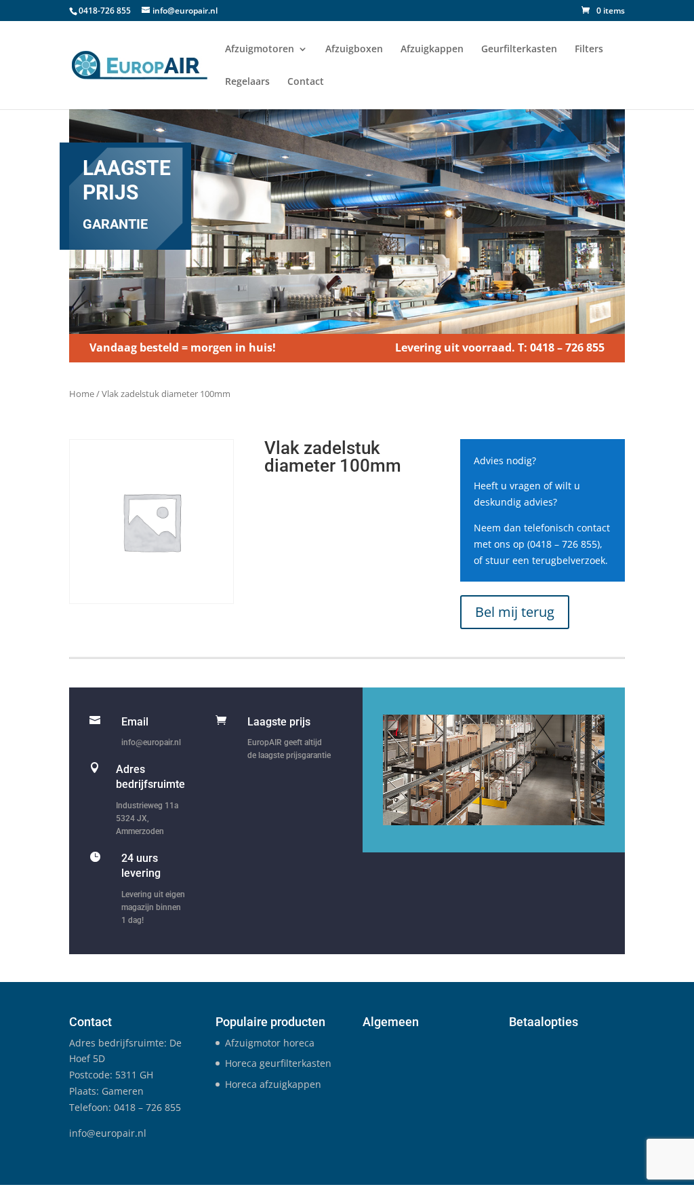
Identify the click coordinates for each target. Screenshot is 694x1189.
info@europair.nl (151, 742)
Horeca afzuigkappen (273, 1084)
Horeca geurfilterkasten (278, 1063)
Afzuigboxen (354, 49)
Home (81, 394)
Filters (589, 49)
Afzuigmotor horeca (269, 1042)
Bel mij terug (514, 612)
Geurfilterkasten (519, 49)
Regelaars (247, 82)
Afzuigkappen (432, 49)
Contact (305, 82)
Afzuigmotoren (259, 49)
